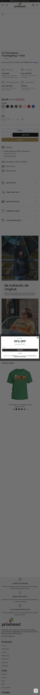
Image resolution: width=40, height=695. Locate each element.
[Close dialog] (38, 337)
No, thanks (20, 353)
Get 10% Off (20, 350)
